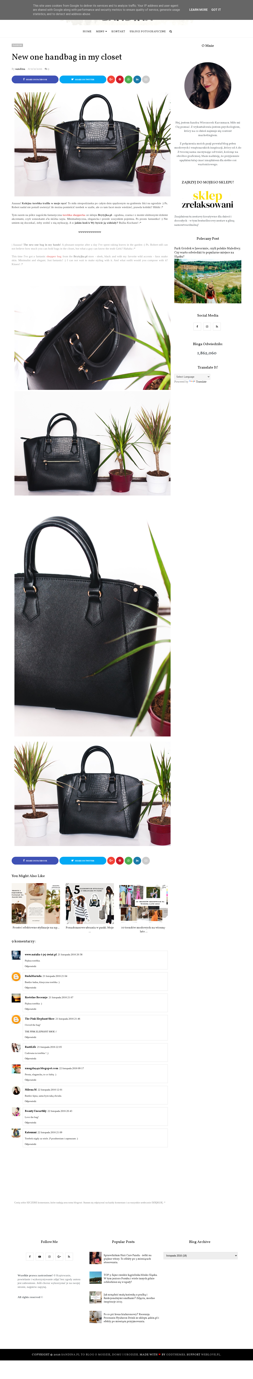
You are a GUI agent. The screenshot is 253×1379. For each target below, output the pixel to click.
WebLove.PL (210, 1355)
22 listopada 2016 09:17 (71, 1068)
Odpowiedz (30, 966)
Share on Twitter (84, 79)
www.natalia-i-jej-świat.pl (41, 954)
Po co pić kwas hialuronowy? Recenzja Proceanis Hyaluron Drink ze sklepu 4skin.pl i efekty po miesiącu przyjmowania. (131, 1318)
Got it (216, 10)
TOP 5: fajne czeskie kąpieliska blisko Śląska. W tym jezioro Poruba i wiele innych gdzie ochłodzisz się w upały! (130, 1278)
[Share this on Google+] (111, 79)
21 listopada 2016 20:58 (70, 954)
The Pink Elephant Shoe (39, 1019)
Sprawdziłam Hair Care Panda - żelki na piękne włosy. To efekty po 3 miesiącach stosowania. (128, 1259)
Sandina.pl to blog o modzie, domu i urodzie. (100, 1355)
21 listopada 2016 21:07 (61, 997)
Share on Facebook (36, 79)
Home (87, 31)
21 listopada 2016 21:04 (55, 976)
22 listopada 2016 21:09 (50, 1132)
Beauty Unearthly (35, 1111)
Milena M (31, 1090)
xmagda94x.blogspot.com (41, 1068)
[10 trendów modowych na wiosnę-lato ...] (143, 903)
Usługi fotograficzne (148, 31)
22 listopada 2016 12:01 (50, 1089)
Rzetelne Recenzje (36, 997)
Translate (201, 381)
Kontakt (118, 31)
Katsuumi (30, 1132)
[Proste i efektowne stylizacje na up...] (36, 903)
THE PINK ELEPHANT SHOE (40, 1031)
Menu (100, 31)
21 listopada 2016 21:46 (68, 1018)
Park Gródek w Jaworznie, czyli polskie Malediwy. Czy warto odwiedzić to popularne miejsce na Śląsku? (207, 253)
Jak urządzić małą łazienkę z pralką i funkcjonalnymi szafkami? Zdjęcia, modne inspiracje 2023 (129, 1298)
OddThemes (175, 1355)
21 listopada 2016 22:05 (49, 1047)
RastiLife (30, 1047)
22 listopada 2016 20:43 (60, 1111)
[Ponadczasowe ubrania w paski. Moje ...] (90, 903)
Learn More (198, 10)
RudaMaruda (33, 976)
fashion (17, 45)
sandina (20, 69)
